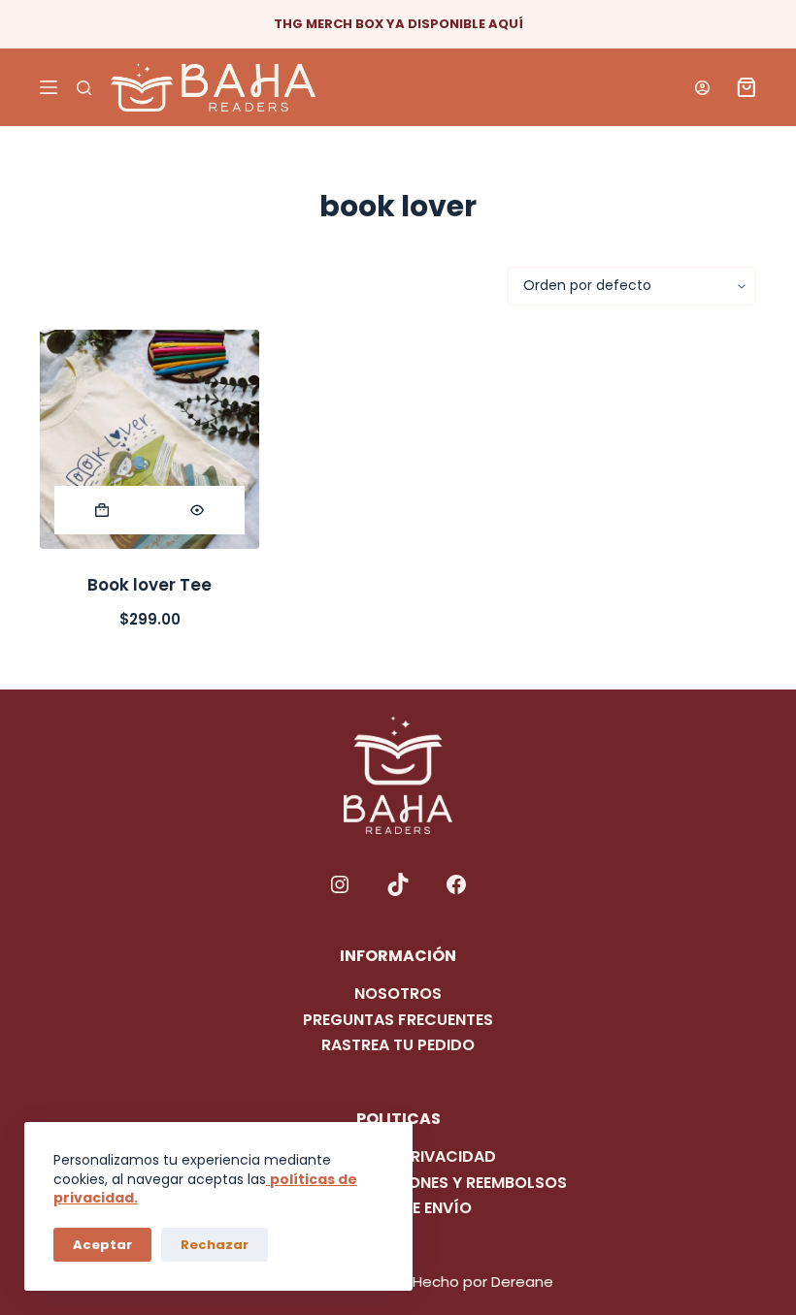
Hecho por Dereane (483, 1281)
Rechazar (215, 1244)
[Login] (702, 87)
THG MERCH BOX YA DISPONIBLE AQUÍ (398, 24)
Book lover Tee (149, 584)
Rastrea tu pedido (398, 1045)
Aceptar (102, 1244)
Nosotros (398, 993)
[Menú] (48, 87)
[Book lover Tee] (149, 439)
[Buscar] (84, 87)
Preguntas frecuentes (398, 1020)
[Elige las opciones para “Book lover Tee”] (101, 510)
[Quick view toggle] (197, 510)
